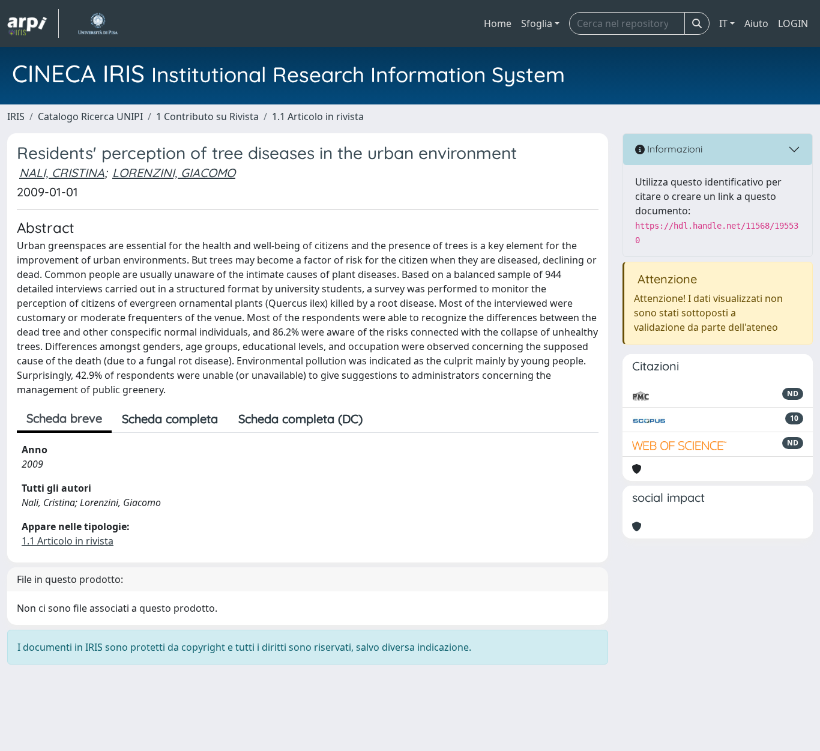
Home (497, 23)
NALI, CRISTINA (61, 172)
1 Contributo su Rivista (207, 116)
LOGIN (793, 23)
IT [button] (723, 23)
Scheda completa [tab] (170, 418)
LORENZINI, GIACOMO (173, 172)
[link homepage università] (97, 23)
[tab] (383, 419)
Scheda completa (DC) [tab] (300, 418)
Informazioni (673, 149)
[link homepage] (33, 23)
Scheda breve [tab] (64, 418)
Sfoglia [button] (536, 23)
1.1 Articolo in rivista (318, 116)
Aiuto (756, 23)
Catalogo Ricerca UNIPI (90, 116)
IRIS (16, 116)
